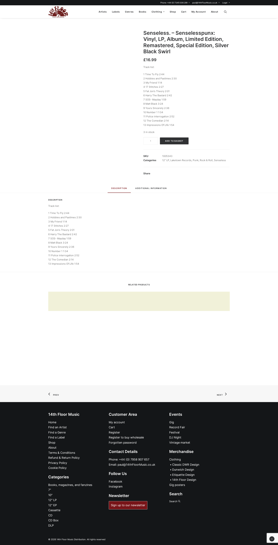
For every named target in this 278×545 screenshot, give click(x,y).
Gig (171, 422)
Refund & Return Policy (64, 457)
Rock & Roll (206, 160)
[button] (227, 11)
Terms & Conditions (61, 452)
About (214, 11)
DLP (51, 525)
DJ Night (175, 437)
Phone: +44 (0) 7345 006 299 (173, 2)
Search (173, 501)
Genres (129, 11)
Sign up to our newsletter (128, 505)
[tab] (151, 190)
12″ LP (52, 500)
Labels (116, 11)
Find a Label (56, 437)
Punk (196, 160)
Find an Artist (57, 427)
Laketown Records (180, 160)
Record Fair (177, 427)
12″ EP (52, 505)
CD (50, 515)
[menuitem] (175, 2)
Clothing (157, 11)
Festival (174, 432)
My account (117, 422)
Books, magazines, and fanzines (70, 485)
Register (114, 432)
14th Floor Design (184, 479)
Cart (183, 11)
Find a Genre (57, 432)
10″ (50, 495)
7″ (49, 490)
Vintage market (179, 442)
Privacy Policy (57, 463)
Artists (103, 11)
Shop (173, 11)
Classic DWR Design (185, 464)
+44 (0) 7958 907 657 (134, 459)
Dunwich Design (183, 469)
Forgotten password (123, 442)
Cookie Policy (57, 468)
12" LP (165, 160)
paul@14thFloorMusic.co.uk (204, 2)
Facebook (115, 481)
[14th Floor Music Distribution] (58, 11)
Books (142, 11)
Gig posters (177, 485)
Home (52, 422)
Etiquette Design (183, 474)
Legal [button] (224, 2)
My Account (198, 11)
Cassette (54, 510)
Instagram (116, 486)
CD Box (53, 520)
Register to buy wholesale (126, 437)
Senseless (220, 160)
